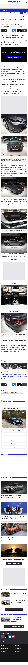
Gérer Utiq (3, 659)
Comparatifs (12, 12)
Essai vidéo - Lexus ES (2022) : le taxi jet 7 (18, 594)
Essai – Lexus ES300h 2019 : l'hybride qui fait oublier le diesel (17, 602)
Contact (2, 645)
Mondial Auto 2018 (14, 392)
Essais (7, 12)
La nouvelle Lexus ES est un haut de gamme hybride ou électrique (11, 539)
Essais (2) (14, 437)
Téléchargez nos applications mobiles (12, 642)
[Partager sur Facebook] (14, 30)
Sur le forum (14, 443)
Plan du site (17, 651)
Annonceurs (17, 645)
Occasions (14, 440)
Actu (21, 12)
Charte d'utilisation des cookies (6, 656)
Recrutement (3, 651)
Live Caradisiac (5, 392)
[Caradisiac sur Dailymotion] (9, 637)
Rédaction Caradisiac (4, 648)
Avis (18, 12)
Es (21, 392)
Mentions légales (4, 654)
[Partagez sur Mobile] (24, 30)
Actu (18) (14, 447)
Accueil (2, 12)
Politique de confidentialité (19, 654)
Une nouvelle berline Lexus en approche (12, 559)
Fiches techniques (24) (14, 430)
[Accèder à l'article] (14, 487)
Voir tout (24, 366)
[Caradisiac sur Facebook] (2, 637)
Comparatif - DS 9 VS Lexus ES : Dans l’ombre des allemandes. (17, 619)
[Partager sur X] (19, 30)
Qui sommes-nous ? (18, 648)
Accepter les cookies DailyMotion (14, 57)
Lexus (3, 394)
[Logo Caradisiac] (14, 2)
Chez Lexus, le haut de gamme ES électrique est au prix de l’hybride (11, 496)
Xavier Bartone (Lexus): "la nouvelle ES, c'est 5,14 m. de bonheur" (12, 517)
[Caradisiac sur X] (6, 637)
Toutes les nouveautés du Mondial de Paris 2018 (13, 374)
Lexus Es (4, 10)
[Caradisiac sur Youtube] (13, 637)
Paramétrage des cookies (19, 656)
